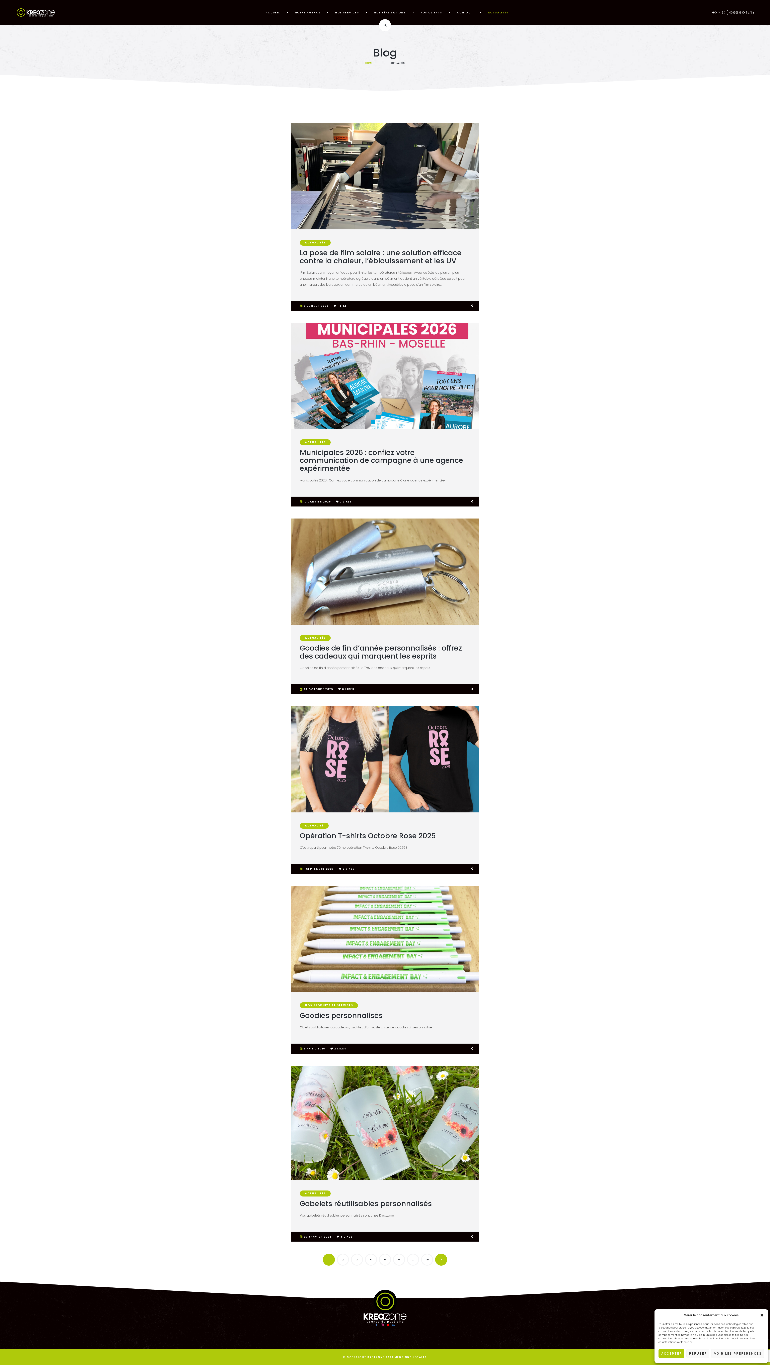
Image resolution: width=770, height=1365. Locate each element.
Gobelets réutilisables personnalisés (366, 1204)
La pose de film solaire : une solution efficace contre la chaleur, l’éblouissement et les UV (381, 257)
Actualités (498, 12)
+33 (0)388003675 (733, 13)
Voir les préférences (738, 1353)
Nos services (347, 12)
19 (427, 1259)
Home (368, 63)
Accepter (671, 1353)
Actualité (314, 825)
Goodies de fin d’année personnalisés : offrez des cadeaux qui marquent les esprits (381, 652)
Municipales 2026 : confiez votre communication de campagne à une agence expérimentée (381, 460)
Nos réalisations (389, 12)
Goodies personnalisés (341, 1015)
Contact (465, 12)
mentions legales (411, 1357)
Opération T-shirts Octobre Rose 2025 (368, 836)
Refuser (698, 1353)
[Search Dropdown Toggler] (385, 25)
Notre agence (307, 12)
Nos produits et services (329, 1005)
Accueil (273, 12)
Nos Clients (431, 12)
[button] (762, 1315)
